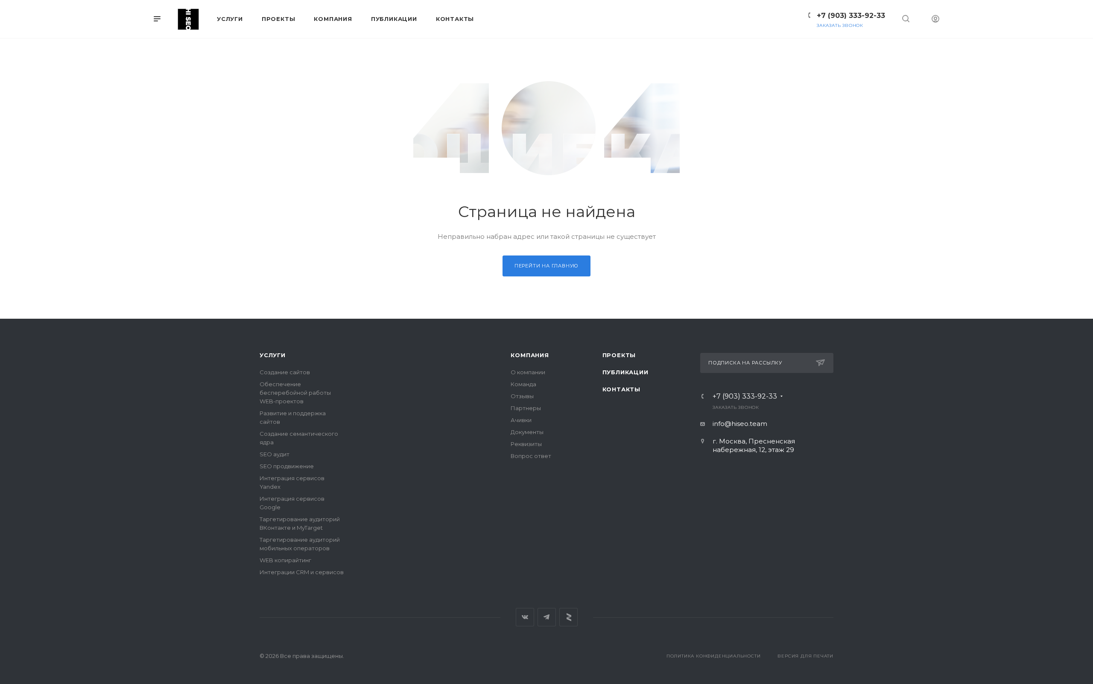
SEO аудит (274, 454)
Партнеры (526, 408)
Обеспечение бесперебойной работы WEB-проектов (295, 393)
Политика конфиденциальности (713, 656)
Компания (530, 355)
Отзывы (522, 396)
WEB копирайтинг (285, 560)
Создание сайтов (285, 372)
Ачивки (521, 420)
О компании (528, 372)
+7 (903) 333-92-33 (851, 16)
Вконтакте (525, 617)
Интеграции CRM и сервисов (302, 572)
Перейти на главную (546, 266)
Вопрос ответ (531, 455)
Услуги (273, 355)
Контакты (621, 389)
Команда (523, 384)
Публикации (625, 372)
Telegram (547, 617)
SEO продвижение (287, 466)
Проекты (619, 355)
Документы (527, 432)
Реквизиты (526, 443)
